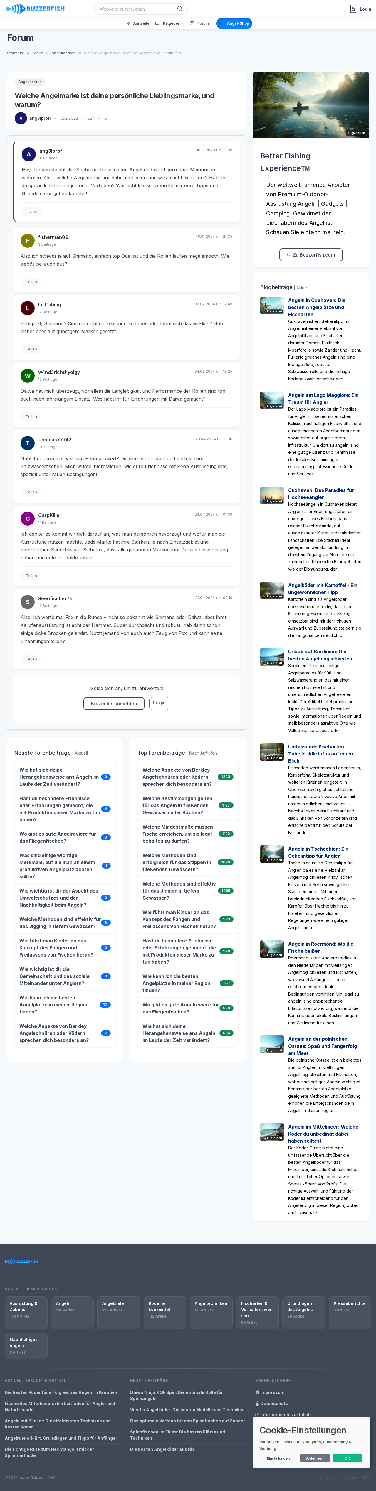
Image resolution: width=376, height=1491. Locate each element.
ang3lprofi (40, 118)
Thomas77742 (54, 440)
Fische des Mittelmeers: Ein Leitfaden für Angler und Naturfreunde (60, 1406)
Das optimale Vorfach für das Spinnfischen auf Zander (187, 1420)
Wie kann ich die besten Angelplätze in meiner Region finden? (53, 1005)
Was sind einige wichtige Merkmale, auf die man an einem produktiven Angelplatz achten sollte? (57, 865)
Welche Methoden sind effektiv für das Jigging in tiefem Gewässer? (60, 922)
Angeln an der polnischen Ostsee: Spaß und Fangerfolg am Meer (322, 1046)
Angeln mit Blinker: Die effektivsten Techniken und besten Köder (58, 1423)
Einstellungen (278, 1458)
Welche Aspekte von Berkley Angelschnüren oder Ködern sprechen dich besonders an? (54, 1033)
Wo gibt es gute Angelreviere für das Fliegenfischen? (57, 837)
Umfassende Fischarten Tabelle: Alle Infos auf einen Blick (320, 754)
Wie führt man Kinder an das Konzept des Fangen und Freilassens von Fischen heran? (56, 948)
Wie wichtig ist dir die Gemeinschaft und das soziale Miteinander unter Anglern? (54, 976)
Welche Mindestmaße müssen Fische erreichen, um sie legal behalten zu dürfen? (177, 834)
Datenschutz (273, 1403)
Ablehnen (315, 1458)
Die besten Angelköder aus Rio (162, 1449)
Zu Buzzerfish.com (313, 255)
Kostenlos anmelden (114, 703)
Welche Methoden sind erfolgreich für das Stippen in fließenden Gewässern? (176, 862)
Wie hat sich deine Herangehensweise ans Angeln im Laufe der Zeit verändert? (59, 777)
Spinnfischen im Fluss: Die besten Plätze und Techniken (177, 1435)
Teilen (32, 211)
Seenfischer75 (55, 598)
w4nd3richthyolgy (59, 372)
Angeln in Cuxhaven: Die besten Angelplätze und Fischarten (316, 307)
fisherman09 (53, 237)
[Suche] (180, 9)
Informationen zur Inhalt (285, 1414)
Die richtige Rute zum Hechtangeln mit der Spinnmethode (49, 1452)
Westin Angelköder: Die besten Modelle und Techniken (187, 1409)
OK (347, 1458)
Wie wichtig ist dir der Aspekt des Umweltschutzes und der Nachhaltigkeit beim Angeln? (58, 898)
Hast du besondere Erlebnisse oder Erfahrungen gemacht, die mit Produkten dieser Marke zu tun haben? (59, 808)
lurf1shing (49, 305)
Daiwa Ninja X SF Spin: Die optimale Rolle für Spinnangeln (176, 1395)
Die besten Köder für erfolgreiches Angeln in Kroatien (61, 1392)
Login (159, 703)
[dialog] (311, 1442)
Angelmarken (30, 82)
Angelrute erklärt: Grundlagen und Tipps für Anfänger (61, 1438)
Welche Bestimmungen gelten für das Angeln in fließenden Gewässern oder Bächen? (177, 805)
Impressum (272, 1392)
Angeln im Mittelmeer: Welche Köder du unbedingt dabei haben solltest (323, 1134)
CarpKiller (49, 515)
